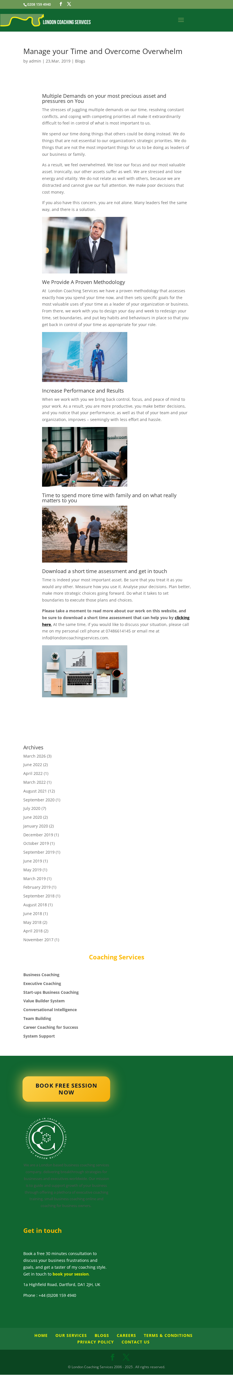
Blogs (80, 61)
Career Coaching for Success (50, 1027)
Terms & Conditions (168, 1335)
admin (35, 61)
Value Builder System (44, 1000)
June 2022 (32, 764)
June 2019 (32, 861)
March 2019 (34, 878)
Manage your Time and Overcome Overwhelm (102, 51)
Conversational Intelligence (50, 1009)
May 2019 (32, 869)
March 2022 (34, 782)
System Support (39, 1036)
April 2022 (33, 773)
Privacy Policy (95, 1342)
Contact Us (136, 1342)
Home (41, 1335)
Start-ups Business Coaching (51, 992)
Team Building (37, 1018)
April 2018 (33, 931)
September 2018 (39, 896)
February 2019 (37, 887)
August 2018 (35, 904)
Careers (126, 1335)
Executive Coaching (42, 983)
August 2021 (35, 791)
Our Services (71, 1335)
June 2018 (32, 913)
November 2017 (38, 939)
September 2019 (39, 852)
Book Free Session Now (66, 1089)
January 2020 (35, 826)
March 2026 (34, 756)
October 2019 (36, 843)
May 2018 (32, 922)
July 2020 (31, 808)
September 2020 (39, 799)
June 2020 (32, 817)
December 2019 (38, 834)
